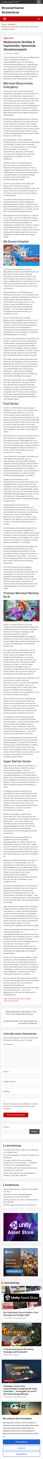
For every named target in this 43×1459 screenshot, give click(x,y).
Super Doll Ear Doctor (11, 1001)
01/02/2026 (7, 1397)
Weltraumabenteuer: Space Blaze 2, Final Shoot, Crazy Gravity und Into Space (21, 1013)
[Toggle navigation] (5, 18)
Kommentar (8, 1044)
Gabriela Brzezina (20, 1318)
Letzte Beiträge (11, 1283)
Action (7, 1344)
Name (6, 1072)
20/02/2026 (7, 1355)
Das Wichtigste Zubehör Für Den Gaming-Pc (20, 1205)
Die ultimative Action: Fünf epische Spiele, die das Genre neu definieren (20, 1022)
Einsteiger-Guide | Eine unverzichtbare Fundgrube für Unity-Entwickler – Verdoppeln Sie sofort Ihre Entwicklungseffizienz (20, 1162)
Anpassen (21, 1448)
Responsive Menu (38, 2)
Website (6, 1092)
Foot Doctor (12, 999)
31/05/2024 (7, 53)
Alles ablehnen (21, 1454)
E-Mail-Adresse (9, 1082)
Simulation (8, 38)
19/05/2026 (7, 1318)
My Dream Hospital (23, 999)
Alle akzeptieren (21, 1442)
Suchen (6, 1127)
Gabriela (16, 53)
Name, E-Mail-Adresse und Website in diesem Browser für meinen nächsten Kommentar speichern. (20, 1106)
